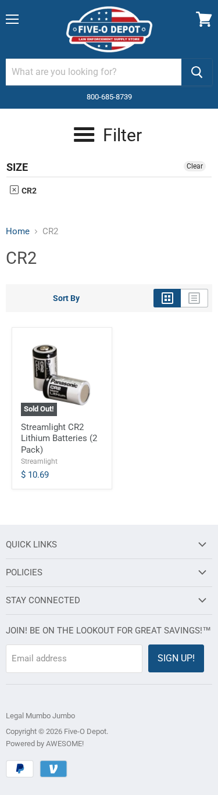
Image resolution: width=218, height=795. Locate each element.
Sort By (66, 298)
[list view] (194, 298)
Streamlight (39, 461)
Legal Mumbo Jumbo (40, 715)
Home (18, 232)
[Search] (196, 72)
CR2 (28, 190)
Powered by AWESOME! (45, 743)
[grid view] (167, 298)
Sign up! (176, 658)
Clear (195, 166)
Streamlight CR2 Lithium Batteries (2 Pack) (59, 438)
